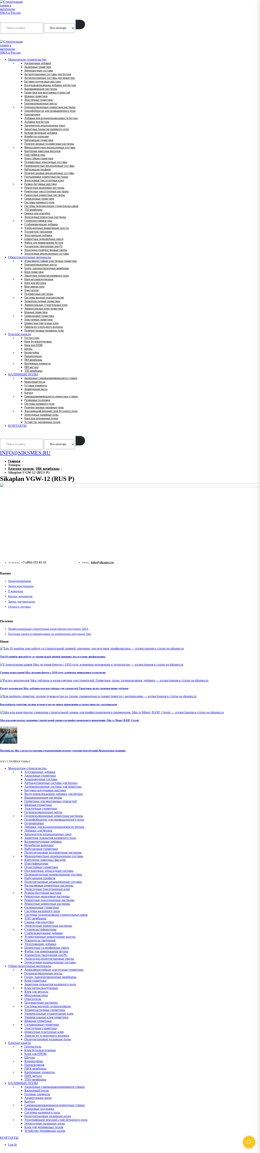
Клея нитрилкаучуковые (38, 279)
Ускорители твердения (38, 231)
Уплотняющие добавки (38, 235)
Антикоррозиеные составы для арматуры (49, 78)
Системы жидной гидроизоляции (44, 297)
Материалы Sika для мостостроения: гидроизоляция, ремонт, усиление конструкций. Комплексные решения (63, 750)
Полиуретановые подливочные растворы (49, 143)
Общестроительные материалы (29, 257)
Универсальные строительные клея (45, 305)
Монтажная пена (34, 286)
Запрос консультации (21, 586)
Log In (12, 1144)
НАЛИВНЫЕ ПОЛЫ (23, 374)
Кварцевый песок (35, 381)
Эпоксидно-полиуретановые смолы (45, 250)
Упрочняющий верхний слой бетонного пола (50, 411)
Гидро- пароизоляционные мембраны (46, 268)
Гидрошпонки (32, 114)
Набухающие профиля (37, 169)
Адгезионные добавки (37, 63)
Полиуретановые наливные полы (44, 330)
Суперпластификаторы (38, 220)
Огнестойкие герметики (38, 158)
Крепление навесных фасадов (42, 151)
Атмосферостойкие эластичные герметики (50, 261)
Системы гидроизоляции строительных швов (51, 206)
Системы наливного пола (39, 202)
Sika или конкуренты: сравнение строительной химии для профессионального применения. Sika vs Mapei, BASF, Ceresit (69, 720)
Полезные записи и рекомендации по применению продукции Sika (49, 633)
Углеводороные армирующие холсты (46, 228)
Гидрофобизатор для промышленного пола (50, 110)
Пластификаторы (34, 154)
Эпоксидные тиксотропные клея (44, 180)
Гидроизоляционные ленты (40, 103)
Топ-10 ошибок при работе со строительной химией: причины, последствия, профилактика (52, 656)
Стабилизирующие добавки (41, 224)
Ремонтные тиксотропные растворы (46, 191)
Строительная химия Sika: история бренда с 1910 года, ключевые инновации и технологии (52, 672)
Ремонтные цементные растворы (44, 195)
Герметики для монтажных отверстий (47, 92)
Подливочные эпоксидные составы (45, 162)
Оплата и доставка (19, 606)
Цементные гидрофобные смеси (43, 239)
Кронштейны (31, 352)
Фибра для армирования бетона (43, 242)
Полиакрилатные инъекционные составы (49, 165)
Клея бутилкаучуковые (38, 341)
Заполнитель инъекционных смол (44, 125)
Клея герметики (33, 272)
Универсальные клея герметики (43, 308)
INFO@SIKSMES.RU (16, 37)
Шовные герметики (36, 96)
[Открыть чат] (249, 1142)
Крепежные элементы (37, 363)
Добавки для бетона (36, 121)
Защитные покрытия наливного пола (46, 129)
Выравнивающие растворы (40, 89)
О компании (15, 591)
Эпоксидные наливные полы (41, 414)
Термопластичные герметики (42, 301)
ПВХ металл (31, 367)
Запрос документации (21, 601)
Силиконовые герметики (39, 198)
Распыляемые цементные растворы (46, 176)
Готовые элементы (35, 385)
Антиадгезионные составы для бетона (47, 74)
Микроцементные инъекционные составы (49, 147)
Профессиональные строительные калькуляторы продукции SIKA (48, 628)
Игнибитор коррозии (36, 136)
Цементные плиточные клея (41, 323)
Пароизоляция (33, 356)
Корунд (28, 392)
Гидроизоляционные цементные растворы (50, 107)
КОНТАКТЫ (17, 425)
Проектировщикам (19, 581)
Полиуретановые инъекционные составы (49, 173)
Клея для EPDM (33, 345)
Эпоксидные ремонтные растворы (45, 217)
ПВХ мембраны (33, 359)
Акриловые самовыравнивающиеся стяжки (50, 378)
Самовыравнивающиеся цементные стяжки (51, 396)
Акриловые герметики (37, 67)
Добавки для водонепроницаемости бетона (51, 118)
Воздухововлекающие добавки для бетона (50, 85)
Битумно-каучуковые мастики (42, 81)
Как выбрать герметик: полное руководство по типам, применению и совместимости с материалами (58, 704)
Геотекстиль (31, 338)
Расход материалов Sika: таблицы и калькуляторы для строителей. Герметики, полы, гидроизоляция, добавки (64, 688)
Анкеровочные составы (38, 70)
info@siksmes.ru (102, 562)
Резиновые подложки (37, 400)
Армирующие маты (36, 389)
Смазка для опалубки (37, 213)
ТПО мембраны (33, 209)
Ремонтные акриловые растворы (44, 187)
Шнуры (28, 348)
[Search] (80, 24)
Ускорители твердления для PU (43, 246)
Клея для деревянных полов (41, 418)
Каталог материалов (20, 596)
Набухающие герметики (38, 140)
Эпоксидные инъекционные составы (46, 253)
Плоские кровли (19, 334)
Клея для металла (35, 283)
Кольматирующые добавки (40, 132)
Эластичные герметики (38, 100)
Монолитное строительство (27, 59)
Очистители (31, 290)
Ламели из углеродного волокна (43, 327)
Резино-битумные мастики (40, 184)
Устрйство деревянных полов (42, 422)
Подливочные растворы (38, 294)
